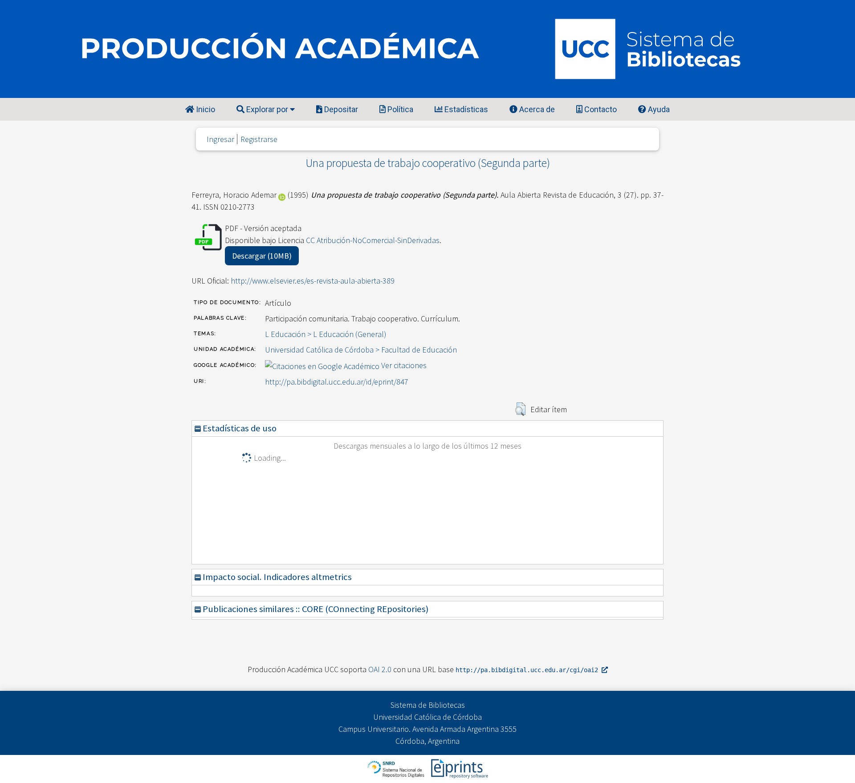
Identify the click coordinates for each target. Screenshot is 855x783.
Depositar (340, 109)
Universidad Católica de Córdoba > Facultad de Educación (361, 350)
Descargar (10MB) (262, 256)
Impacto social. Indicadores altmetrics (276, 577)
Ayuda (658, 109)
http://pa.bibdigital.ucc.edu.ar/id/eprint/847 (336, 382)
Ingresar (220, 139)
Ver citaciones (404, 365)
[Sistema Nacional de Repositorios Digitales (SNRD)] (396, 768)
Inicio (204, 109)
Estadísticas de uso (239, 428)
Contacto (599, 109)
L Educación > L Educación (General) (326, 334)
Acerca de (536, 109)
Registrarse (258, 139)
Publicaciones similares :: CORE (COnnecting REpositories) (314, 609)
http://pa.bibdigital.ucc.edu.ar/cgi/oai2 (529, 669)
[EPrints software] (458, 768)
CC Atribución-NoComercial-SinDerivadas (373, 240)
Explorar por (267, 109)
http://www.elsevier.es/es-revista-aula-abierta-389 (313, 281)
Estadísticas (465, 109)
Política (399, 109)
